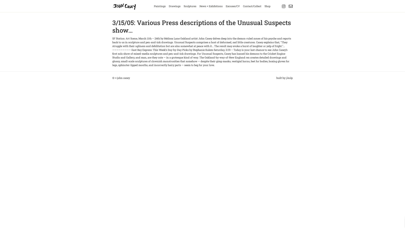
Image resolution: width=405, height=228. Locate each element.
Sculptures (190, 6)
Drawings (175, 6)
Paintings (160, 6)
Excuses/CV (233, 6)
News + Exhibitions (211, 6)
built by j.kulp (284, 77)
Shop (267, 6)
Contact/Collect (252, 6)
